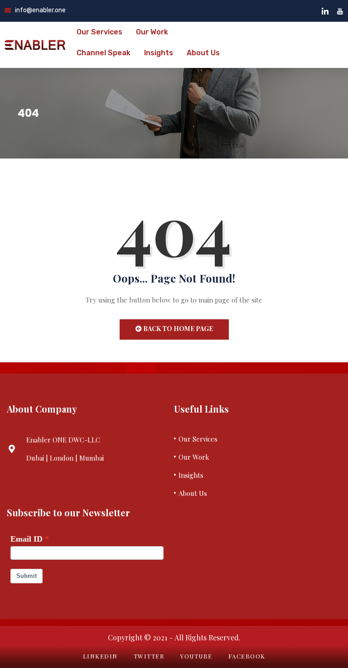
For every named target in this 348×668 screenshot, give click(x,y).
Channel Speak (103, 52)
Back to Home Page (177, 328)
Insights (158, 52)
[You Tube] (340, 11)
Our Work (152, 32)
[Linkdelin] (325, 11)
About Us (203, 52)
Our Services (99, 32)
